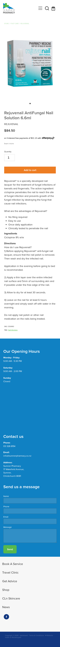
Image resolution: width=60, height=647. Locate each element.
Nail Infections (13, 330)
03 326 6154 (9, 446)
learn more (9, 143)
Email (5, 517)
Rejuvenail (25, 23)
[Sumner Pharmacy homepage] (20, 8)
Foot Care (15, 23)
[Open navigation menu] (40, 8)
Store (6, 23)
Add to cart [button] (30, 170)
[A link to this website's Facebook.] (6, 616)
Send (10, 549)
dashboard (24, 635)
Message (7, 527)
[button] (47, 8)
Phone (6, 506)
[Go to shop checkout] (53, 8)
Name (6, 496)
